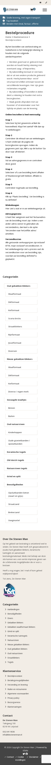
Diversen (12, 351)
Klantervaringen (14, 706)
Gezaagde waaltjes (16, 399)
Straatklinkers (15, 326)
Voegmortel (14, 520)
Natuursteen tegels (17, 468)
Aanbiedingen (13, 609)
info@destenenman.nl (12, 734)
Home (8, 37)
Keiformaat (13, 310)
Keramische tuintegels (17, 635)
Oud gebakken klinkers (18, 285)
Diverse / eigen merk (18, 391)
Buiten (11, 416)
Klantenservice (21, 37)
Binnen (11, 408)
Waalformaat (14, 294)
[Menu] (45, 10)
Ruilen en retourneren (17, 689)
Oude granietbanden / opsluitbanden (19, 442)
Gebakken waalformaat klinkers (21, 627)
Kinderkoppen (15, 432)
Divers (10, 618)
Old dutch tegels (15, 460)
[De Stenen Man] (10, 10)
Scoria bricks (14, 318)
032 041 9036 (9, 731)
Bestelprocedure (14, 676)
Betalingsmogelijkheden (18, 680)
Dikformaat (13, 302)
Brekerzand (13, 512)
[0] (31, 10)
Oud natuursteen (15, 424)
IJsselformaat (14, 342)
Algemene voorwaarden (18, 693)
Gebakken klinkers (15, 622)
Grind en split (14, 476)
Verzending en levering (17, 684)
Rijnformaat (14, 334)
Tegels (10, 662)
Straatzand (13, 504)
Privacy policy (13, 698)
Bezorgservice (13, 702)
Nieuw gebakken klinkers (20, 359)
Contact (10, 757)
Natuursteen (13, 640)
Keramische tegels (16, 452)
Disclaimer (33, 757)
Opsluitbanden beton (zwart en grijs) (18, 494)
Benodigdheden (15, 484)
